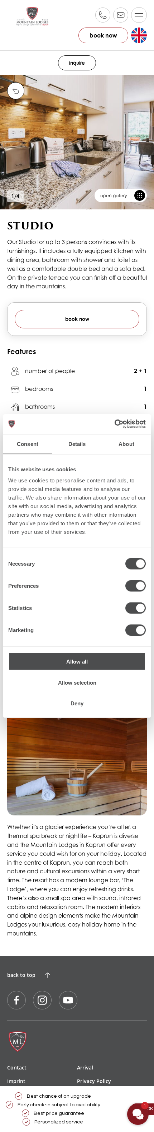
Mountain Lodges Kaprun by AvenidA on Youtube (68, 1000)
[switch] (135, 586)
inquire (77, 63)
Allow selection (77, 682)
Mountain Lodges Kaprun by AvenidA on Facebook (16, 1000)
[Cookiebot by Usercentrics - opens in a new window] (114, 424)
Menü (138, 15)
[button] (138, 1114)
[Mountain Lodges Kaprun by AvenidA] (32, 16)
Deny (77, 703)
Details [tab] (77, 444)
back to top (21, 975)
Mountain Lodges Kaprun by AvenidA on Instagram (42, 1000)
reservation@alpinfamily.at (120, 15)
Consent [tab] (27, 444)
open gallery (113, 195)
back (15, 90)
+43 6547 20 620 (102, 15)
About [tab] (126, 444)
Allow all (77, 662)
